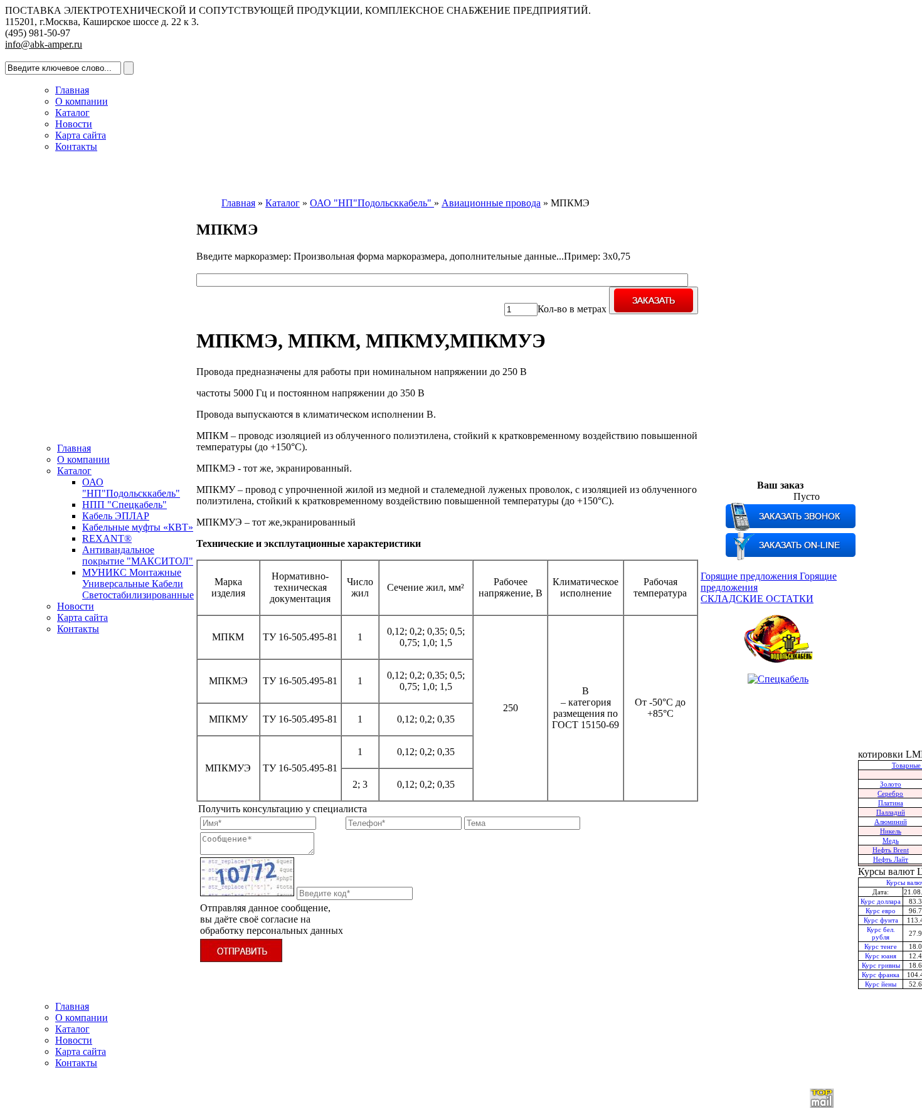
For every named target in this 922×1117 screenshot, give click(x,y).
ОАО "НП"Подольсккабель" (131, 488)
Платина (890, 803)
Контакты (76, 146)
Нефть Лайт (890, 859)
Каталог (72, 112)
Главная (72, 90)
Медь (890, 840)
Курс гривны (881, 965)
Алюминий (890, 821)
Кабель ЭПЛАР (115, 516)
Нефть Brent (890, 850)
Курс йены (880, 984)
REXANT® (107, 538)
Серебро (890, 793)
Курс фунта (881, 920)
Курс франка (880, 974)
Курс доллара (881, 901)
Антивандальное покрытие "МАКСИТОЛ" (137, 555)
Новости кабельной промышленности (100, 660)
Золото (890, 784)
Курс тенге (880, 946)
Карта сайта (80, 135)
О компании (81, 101)
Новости (73, 124)
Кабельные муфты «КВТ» (137, 527)
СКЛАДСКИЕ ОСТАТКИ (757, 598)
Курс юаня (880, 956)
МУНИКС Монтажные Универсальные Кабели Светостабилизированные (138, 583)
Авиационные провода (491, 203)
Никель (890, 831)
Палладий (890, 812)
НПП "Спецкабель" (124, 504)
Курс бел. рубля (881, 933)
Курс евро (881, 910)
